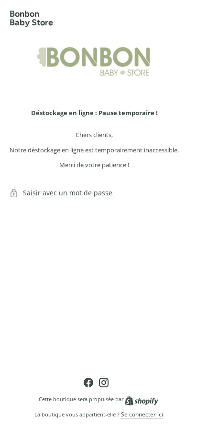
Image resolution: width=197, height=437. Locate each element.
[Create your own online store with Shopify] (141, 399)
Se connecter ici (142, 414)
